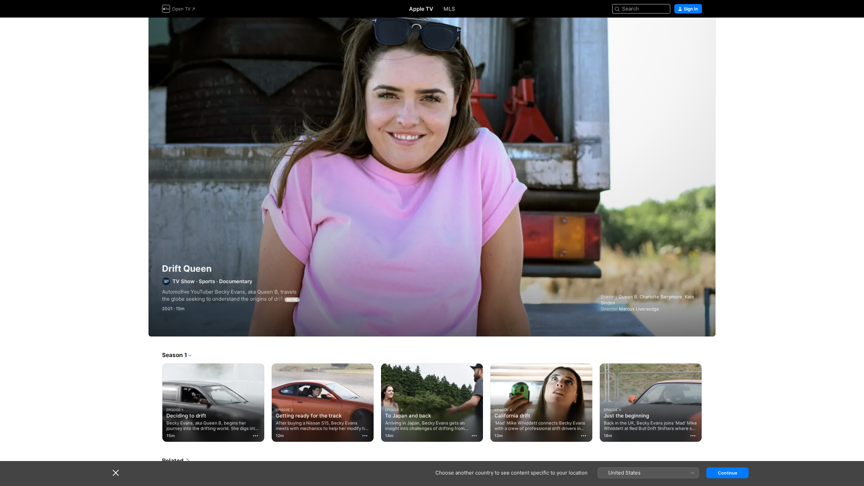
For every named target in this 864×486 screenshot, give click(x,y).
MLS (449, 8)
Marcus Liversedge (639, 309)
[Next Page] (708, 402)
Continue (727, 473)
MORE (292, 299)
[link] (176, 460)
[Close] (116, 473)
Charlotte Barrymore (661, 296)
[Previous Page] (155, 402)
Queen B (628, 296)
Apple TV (421, 8)
